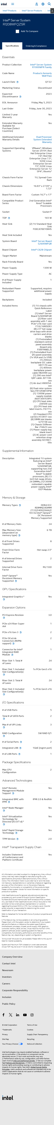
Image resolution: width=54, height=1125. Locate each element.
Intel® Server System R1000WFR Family (41, 66)
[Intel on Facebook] (3, 1015)
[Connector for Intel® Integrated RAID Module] (12, 654)
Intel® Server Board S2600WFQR (42, 242)
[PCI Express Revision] (3, 617)
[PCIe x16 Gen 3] (20, 632)
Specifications (12, 45)
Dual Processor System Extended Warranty (42, 140)
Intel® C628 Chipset (41, 249)
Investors (7, 976)
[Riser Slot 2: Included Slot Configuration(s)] (3, 694)
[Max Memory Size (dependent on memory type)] (19, 535)
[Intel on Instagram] (32, 1015)
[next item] (52, 10)
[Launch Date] (17, 82)
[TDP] (9, 218)
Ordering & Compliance (36, 46)
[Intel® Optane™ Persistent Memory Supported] (15, 581)
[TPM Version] (17, 839)
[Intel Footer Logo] (8, 1097)
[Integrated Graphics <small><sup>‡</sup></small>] (3, 599)
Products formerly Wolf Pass (42, 74)
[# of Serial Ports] (20, 742)
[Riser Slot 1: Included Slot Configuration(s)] (3, 674)
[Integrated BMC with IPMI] (9, 802)
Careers (6, 983)
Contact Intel (8, 963)
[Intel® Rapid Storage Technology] (16, 833)
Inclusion (6, 997)
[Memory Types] (19, 505)
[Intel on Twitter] (10, 1015)
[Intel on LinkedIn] (17, 1015)
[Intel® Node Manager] (3, 810)
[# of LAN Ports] (19, 754)
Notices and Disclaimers (15, 1063)
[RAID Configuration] (3, 736)
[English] (43, 4)
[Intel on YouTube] (24, 1015)
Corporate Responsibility (15, 990)
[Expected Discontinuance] (20, 96)
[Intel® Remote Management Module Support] (13, 793)
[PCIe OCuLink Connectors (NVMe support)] (13, 643)
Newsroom (7, 970)
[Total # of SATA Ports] (3, 718)
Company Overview (12, 956)
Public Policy (8, 1003)
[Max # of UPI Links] (3, 727)
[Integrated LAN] (20, 748)
